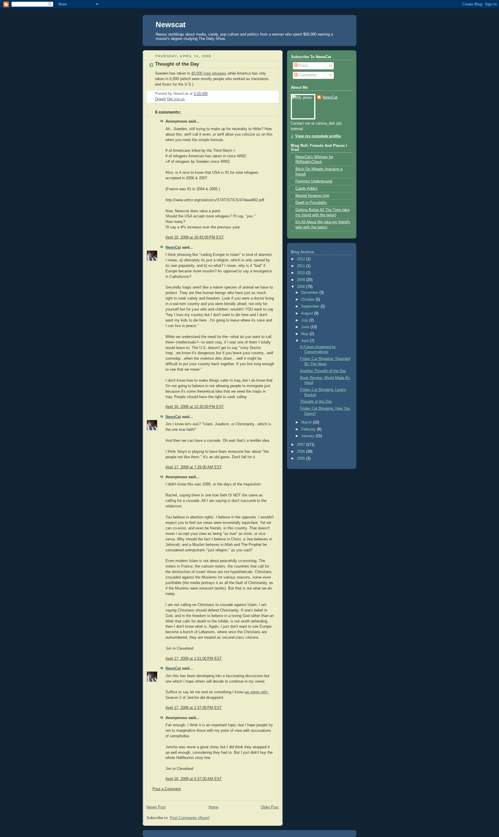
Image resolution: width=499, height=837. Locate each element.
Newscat (171, 24)
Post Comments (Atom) (189, 818)
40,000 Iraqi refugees (208, 73)
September (311, 306)
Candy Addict (306, 188)
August (307, 313)
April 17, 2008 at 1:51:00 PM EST (193, 659)
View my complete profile (318, 136)
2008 (301, 287)
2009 (301, 280)
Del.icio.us (176, 99)
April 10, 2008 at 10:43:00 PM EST (194, 237)
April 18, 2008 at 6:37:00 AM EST (193, 779)
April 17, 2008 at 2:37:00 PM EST (193, 708)
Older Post (270, 807)
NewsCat (173, 247)
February (309, 429)
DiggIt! (160, 99)
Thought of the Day (177, 64)
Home (213, 807)
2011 (301, 266)
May (305, 334)
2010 (301, 273)
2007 (301, 445)
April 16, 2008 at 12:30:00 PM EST (194, 407)
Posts (302, 66)
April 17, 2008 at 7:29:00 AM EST (193, 467)
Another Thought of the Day (323, 371)
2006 (301, 452)
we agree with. (257, 692)
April (305, 341)
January (308, 436)
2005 (301, 459)
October (308, 300)
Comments (307, 75)
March (307, 422)
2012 (301, 259)
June (305, 327)
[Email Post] (209, 94)
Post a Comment (166, 789)
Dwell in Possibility (311, 203)
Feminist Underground (313, 181)
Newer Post (156, 807)
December (310, 293)
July (305, 320)
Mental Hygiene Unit (312, 196)
